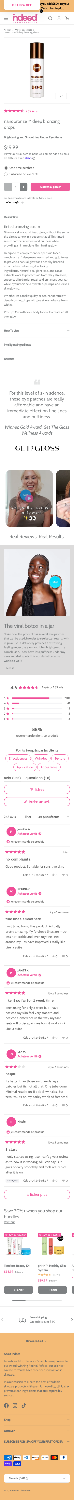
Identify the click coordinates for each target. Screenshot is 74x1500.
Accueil (7, 30)
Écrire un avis (40, 802)
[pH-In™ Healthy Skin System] (52, 1245)
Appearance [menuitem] (49, 767)
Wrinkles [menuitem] (41, 758)
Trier (28, 817)
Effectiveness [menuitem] (18, 758)
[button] (67, 18)
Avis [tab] (12, 778)
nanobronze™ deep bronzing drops (21, 32)
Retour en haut (35, 1340)
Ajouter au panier (50, 186)
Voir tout (9, 1222)
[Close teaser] (41, 11)
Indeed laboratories (22, 1490)
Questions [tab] (37, 778)
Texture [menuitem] (60, 758)
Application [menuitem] (25, 767)
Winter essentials (23, 30)
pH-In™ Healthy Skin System (52, 1268)
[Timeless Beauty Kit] (18, 1245)
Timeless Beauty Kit (17, 1266)
